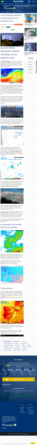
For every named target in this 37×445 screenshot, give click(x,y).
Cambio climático (16, 348)
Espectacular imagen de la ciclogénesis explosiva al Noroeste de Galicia (31, 53)
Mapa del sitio (22, 407)
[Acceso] (33, 1)
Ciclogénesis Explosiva (8, 345)
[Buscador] (35, 1)
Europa (3, 1)
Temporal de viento (7, 350)
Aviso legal (21, 408)
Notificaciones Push (23, 412)
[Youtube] (5, 428)
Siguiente (20, 335)
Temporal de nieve (24, 343)
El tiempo (30, 64)
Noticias (30, 61)
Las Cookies (22, 410)
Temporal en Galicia (27, 346)
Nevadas (24, 348)
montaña (24, 341)
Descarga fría (25, 350)
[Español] (26, 6)
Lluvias (23, 345)
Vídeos (30, 72)
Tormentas (29, 345)
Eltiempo (8, 24)
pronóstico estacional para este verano (15, 296)
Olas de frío (17, 345)
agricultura (16, 341)
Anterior (3, 335)
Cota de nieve (18, 346)
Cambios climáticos (17, 350)
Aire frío (16, 343)
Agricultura (30, 66)
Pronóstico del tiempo (8, 343)
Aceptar (33, 443)
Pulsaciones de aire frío (8, 346)
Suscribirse (19, 395)
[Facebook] (3, 428)
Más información (23, 443)
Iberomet (15, 433)
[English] (27, 6)
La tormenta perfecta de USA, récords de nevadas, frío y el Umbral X (30, 38)
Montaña (30, 69)
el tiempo (7, 341)
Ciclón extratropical (7, 348)
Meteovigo (21, 411)
